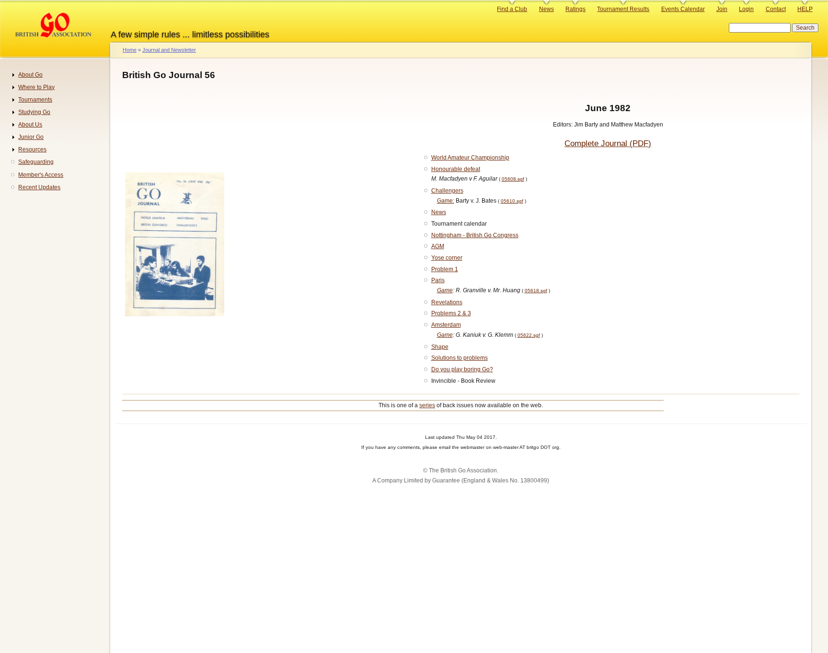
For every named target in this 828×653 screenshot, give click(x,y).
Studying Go (34, 112)
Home (130, 50)
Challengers (447, 190)
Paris (438, 280)
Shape (439, 347)
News (546, 9)
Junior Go (31, 137)
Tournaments (35, 99)
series (427, 405)
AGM (437, 246)
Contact (776, 9)
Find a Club (512, 9)
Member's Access (40, 175)
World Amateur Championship (470, 157)
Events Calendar (683, 9)
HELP (805, 9)
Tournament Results (623, 9)
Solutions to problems (459, 358)
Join (721, 9)
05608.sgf (513, 179)
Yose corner (446, 257)
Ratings (575, 9)
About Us (30, 124)
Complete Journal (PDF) (607, 143)
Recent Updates (39, 187)
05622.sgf (529, 335)
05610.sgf (512, 201)
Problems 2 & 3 (451, 313)
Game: (445, 200)
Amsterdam (446, 324)
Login (746, 9)
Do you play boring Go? (462, 369)
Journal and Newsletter (169, 50)
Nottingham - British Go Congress (474, 235)
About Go (30, 74)
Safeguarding (36, 162)
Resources (32, 149)
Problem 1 (444, 269)
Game (445, 290)
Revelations (446, 302)
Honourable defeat (455, 169)
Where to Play (36, 87)
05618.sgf (536, 290)
